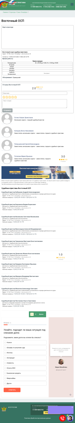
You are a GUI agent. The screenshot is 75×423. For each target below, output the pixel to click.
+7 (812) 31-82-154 (18, 269)
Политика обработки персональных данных (37, 418)
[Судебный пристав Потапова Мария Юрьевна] (6, 163)
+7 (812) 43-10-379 (18, 281)
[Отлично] (12, 97)
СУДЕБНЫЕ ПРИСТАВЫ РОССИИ (17, 4)
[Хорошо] (9, 97)
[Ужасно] (3, 97)
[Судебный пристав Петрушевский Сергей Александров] (6, 149)
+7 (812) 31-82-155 (18, 259)
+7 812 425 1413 (48, 7)
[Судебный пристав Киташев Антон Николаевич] (6, 136)
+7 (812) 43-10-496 (18, 306)
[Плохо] (6, 97)
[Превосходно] (15, 97)
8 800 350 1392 (61, 7)
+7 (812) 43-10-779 (24, 57)
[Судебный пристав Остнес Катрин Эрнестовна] (6, 123)
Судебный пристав (20, 192)
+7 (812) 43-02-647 (18, 209)
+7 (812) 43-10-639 (14, 57)
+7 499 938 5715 (36, 7)
